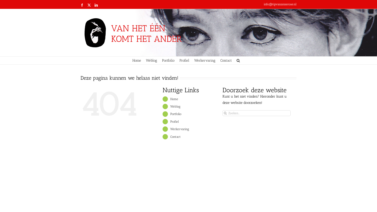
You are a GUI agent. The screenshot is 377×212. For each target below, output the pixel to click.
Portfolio (175, 114)
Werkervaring (179, 129)
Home (174, 99)
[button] (238, 60)
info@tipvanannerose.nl (280, 4)
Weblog (175, 106)
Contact (175, 137)
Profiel (174, 121)
